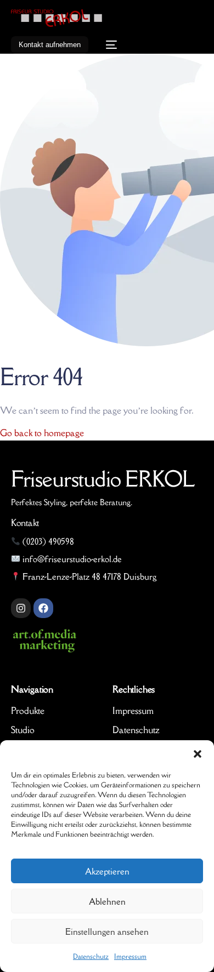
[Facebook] (43, 608)
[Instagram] (21, 608)
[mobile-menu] (108, 45)
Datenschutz (91, 956)
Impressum (130, 956)
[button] (197, 753)
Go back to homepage (42, 433)
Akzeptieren (107, 871)
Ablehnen (107, 901)
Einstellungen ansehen (107, 931)
